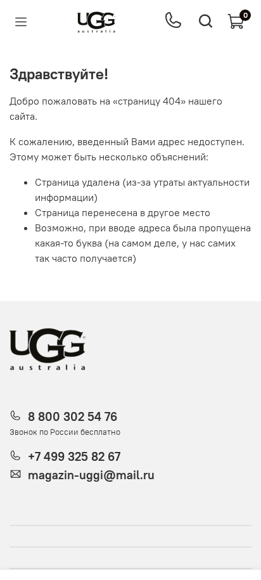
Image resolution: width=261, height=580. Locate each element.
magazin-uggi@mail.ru (91, 474)
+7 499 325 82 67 (74, 456)
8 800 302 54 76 (72, 416)
